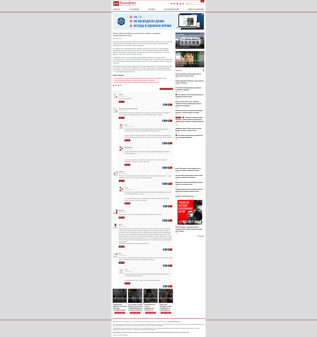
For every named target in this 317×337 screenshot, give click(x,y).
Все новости (201, 236)
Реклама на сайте (185, 332)
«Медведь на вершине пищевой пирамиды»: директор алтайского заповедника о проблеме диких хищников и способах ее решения (189, 119)
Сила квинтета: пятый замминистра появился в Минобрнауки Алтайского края (136, 82)
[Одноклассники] (183, 3)
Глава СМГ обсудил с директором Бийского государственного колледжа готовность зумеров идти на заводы (188, 229)
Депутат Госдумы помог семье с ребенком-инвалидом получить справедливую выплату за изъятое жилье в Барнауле (188, 103)
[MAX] (181, 3)
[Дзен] (177, 3)
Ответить (121, 101)
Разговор (151, 9)
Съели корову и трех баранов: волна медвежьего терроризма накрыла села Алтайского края (140, 78)
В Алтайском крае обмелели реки (184, 196)
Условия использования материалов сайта (132, 332)
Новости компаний (196, 9)
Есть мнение (134, 9)
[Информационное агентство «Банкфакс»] (127, 3)
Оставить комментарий (166, 89)
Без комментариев (171, 9)
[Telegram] (171, 3)
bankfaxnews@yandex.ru (175, 321)
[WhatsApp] (121, 85)
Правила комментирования (148, 332)
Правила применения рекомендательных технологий (168, 332)
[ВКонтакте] (174, 3)
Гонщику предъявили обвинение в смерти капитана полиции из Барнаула (134, 80)
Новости (116, 9)
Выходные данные (117, 332)
